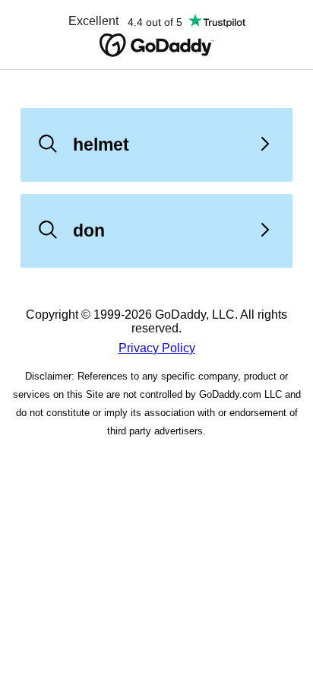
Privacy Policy (157, 348)
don (89, 230)
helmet (101, 144)
